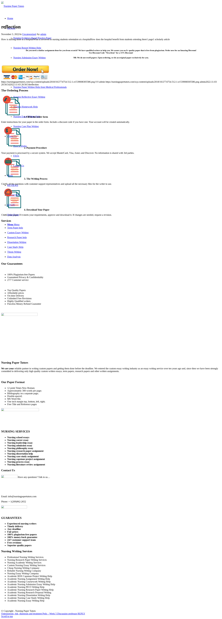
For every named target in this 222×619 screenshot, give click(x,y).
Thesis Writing (14, 252)
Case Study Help (15, 247)
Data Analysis (14, 256)
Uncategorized (29, 34)
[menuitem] (10, 18)
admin (43, 34)
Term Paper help (15, 227)
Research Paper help (17, 237)
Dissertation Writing (16, 242)
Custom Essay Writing (18, 232)
